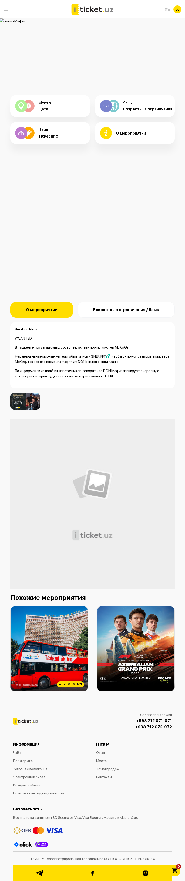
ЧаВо (17, 752)
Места (101, 761)
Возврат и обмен (26, 785)
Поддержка (23, 761)
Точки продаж (107, 769)
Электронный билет (29, 777)
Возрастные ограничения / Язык (126, 309)
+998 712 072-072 (153, 727)
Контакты (104, 777)
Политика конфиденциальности (38, 793)
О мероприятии (42, 309)
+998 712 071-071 (154, 720)
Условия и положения (30, 769)
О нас (100, 752)
